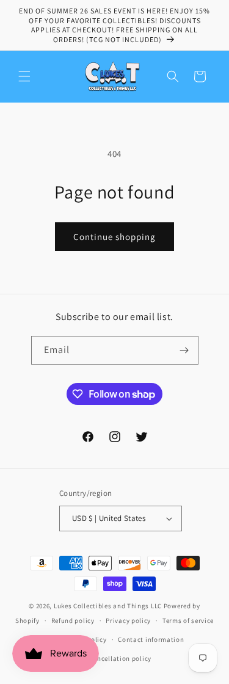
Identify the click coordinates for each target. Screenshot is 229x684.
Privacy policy (128, 620)
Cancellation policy (120, 658)
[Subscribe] (184, 350)
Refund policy (73, 620)
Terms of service (188, 620)
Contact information (151, 639)
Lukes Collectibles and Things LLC (108, 606)
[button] (24, 76)
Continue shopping (114, 236)
